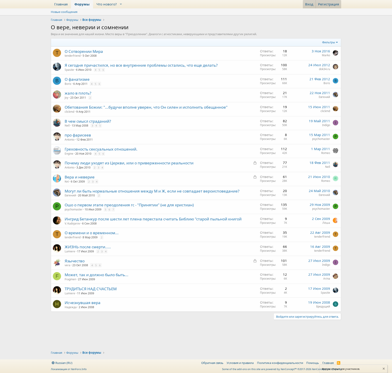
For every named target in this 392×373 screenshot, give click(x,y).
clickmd (69, 112)
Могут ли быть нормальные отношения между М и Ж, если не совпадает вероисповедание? (152, 191)
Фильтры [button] (328, 42)
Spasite (69, 70)
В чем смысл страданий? (88, 121)
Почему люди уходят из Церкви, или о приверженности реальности (129, 163)
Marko (326, 55)
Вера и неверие (80, 177)
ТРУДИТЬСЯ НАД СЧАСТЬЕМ (91, 288)
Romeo (325, 153)
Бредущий (323, 306)
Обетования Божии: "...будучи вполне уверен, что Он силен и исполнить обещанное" (146, 107)
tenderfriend (73, 56)
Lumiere (70, 251)
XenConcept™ (289, 369)
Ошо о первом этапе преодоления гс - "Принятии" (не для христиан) (129, 204)
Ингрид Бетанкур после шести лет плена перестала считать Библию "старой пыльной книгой (153, 219)
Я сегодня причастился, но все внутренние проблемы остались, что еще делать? (141, 65)
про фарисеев (78, 135)
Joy (66, 98)
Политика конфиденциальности (280, 363)
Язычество (75, 260)
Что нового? (106, 4)
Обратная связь (212, 363)
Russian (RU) (63, 363)
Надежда (71, 307)
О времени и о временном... (92, 232)
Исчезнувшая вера (82, 302)
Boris (68, 84)
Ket (67, 181)
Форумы (82, 4)
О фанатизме (77, 79)
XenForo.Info (79, 369)
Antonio (69, 139)
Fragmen (70, 279)
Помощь (312, 363)
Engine (69, 154)
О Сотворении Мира (84, 51)
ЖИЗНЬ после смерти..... (88, 246)
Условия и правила (240, 363)
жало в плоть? (78, 93)
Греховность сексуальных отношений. (101, 149)
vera (67, 265)
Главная (61, 4)
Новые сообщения (64, 12)
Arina (326, 278)
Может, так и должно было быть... (96, 274)
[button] (121, 4)
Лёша (326, 223)
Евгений (324, 97)
